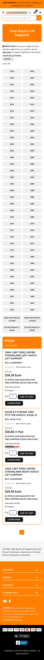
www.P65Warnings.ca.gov (12, 620)
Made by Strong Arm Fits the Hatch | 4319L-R (21, 413)
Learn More (14, 403)
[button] (35, 12)
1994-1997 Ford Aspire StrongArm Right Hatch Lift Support (22, 472)
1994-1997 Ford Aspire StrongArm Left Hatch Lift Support (21, 355)
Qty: (7, 396)
